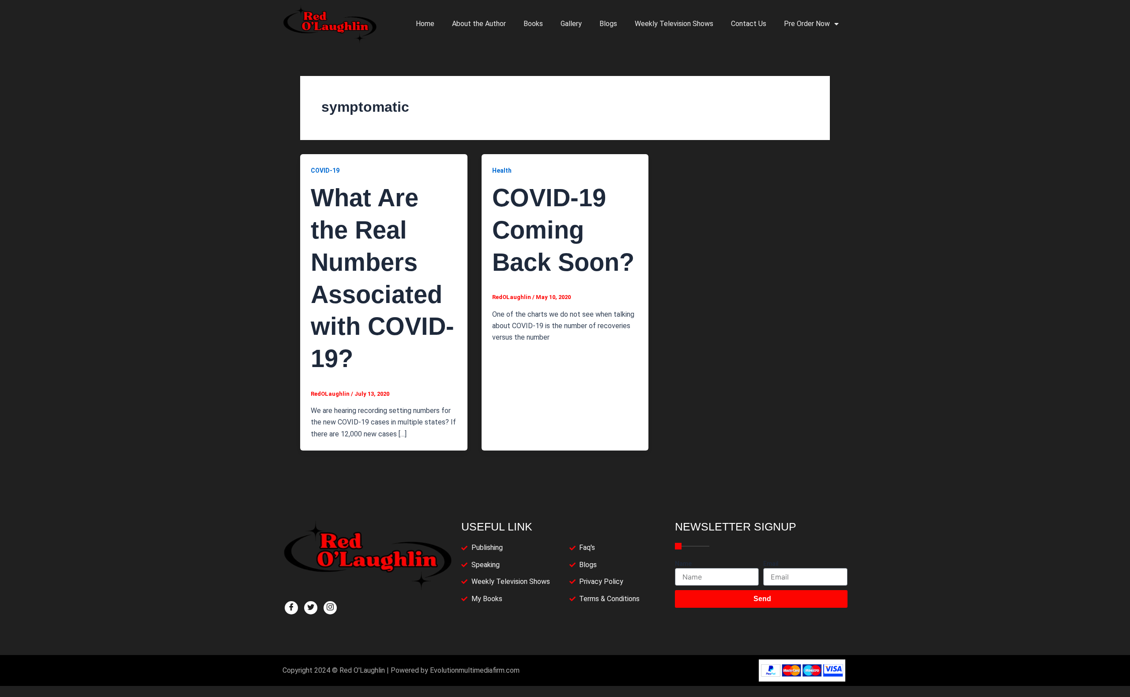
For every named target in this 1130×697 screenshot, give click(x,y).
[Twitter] (310, 607)
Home (425, 23)
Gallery (571, 23)
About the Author (479, 23)
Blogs (608, 23)
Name (683, 563)
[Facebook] (291, 607)
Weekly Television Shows (674, 23)
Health (502, 170)
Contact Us (748, 23)
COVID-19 (325, 170)
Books (533, 23)
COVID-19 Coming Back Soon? (563, 230)
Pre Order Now (807, 23)
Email (771, 563)
